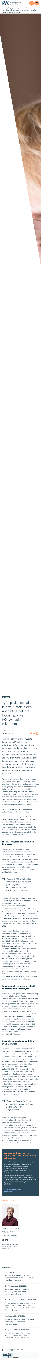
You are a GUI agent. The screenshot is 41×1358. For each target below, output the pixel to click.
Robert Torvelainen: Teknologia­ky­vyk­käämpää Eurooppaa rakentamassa (19, 1321)
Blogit (10, 8)
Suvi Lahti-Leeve (10, 1229)
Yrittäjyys (23, 1300)
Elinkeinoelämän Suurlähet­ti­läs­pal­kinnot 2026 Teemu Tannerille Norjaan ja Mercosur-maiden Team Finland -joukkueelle (20, 1306)
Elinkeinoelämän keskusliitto (11, 3)
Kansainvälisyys (11, 1300)
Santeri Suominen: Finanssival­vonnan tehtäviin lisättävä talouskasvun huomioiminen (18, 1335)
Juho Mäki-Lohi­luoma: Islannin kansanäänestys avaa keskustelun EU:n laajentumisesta (19, 1277)
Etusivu (4, 8)
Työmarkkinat (13, 1286)
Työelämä (6, 697)
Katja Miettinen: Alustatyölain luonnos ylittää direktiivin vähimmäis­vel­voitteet (17, 1291)
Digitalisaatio (11, 1316)
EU (6, 1272)
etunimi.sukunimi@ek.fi (10, 1235)
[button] (31, 3)
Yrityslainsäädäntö (12, 1330)
